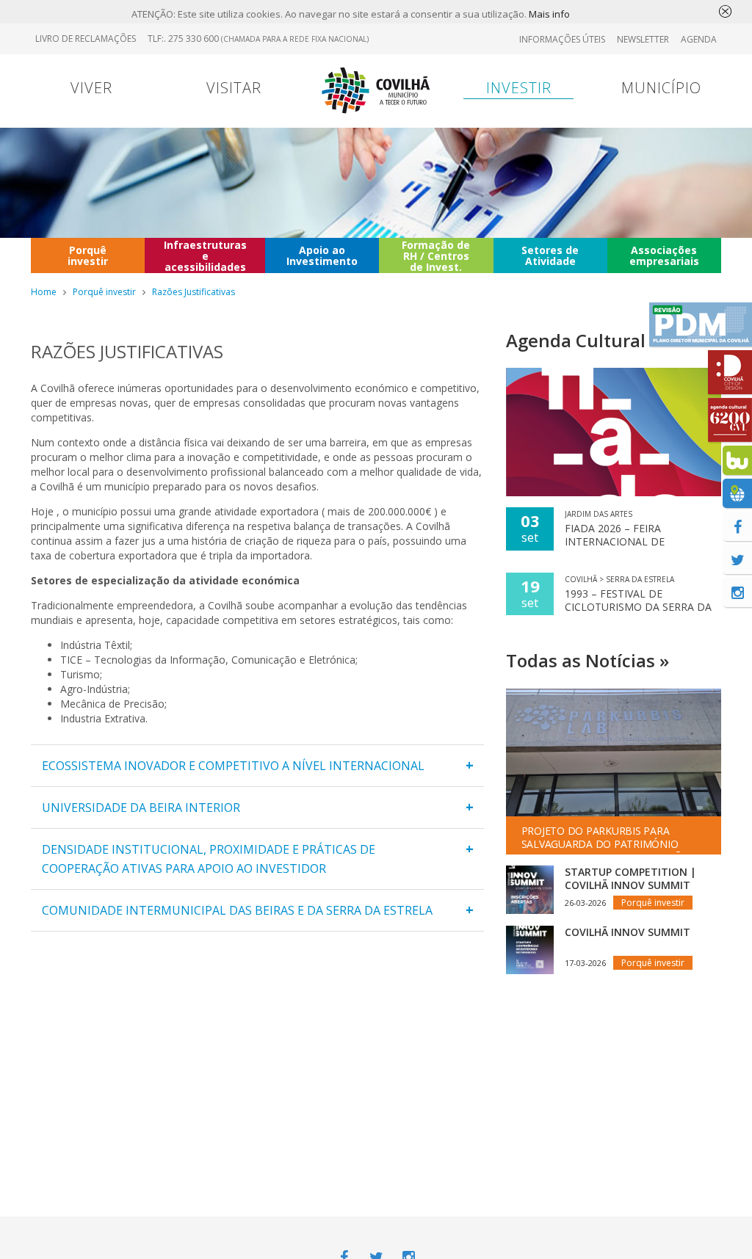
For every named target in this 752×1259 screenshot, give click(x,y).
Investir (519, 88)
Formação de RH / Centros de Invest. (436, 255)
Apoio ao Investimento (322, 255)
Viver (91, 88)
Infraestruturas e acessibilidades (205, 255)
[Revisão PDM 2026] (700, 324)
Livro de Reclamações (85, 38)
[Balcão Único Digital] (737, 460)
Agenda (699, 39)
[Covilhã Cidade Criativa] (730, 372)
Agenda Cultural (576, 340)
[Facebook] (737, 526)
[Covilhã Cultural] (730, 420)
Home (44, 292)
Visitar (233, 88)
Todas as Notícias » (587, 660)
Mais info (549, 14)
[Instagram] (737, 592)
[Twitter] (737, 559)
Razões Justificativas (193, 292)
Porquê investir (88, 255)
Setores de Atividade (550, 255)
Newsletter (643, 39)
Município (661, 88)
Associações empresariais (664, 255)
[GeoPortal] (737, 493)
